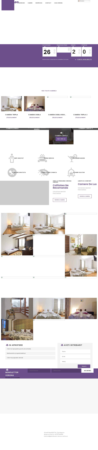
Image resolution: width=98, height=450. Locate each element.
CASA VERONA (58, 3)
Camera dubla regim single (57, 115)
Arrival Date (46, 45)
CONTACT (48, 3)
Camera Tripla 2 (80, 115)
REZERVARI (22, 3)
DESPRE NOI (39, 3)
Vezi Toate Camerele (49, 91)
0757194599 (85, 84)
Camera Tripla (11, 115)
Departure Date (62, 45)
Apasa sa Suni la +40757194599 (53, 434)
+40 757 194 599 (14, 63)
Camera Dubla (34, 115)
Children (84, 45)
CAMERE (30, 3)
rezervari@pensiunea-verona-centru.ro (56, 436)
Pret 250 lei (61, 139)
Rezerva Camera (60, 200)
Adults (73, 45)
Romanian (81, 1)
